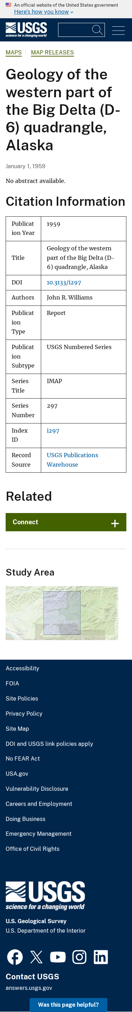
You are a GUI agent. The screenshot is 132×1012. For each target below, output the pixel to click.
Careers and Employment (39, 804)
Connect (25, 522)
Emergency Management (38, 834)
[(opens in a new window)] (15, 956)
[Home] (26, 35)
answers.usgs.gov (29, 988)
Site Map (17, 729)
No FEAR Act (23, 759)
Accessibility (22, 668)
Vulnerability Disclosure (37, 789)
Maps (14, 52)
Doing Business (25, 819)
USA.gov (17, 774)
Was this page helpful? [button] (68, 1004)
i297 (53, 430)
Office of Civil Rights (32, 849)
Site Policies (22, 699)
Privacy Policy (24, 714)
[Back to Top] (106, 986)
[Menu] (118, 30)
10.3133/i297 (64, 282)
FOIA (12, 684)
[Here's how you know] (66, 9)
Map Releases (52, 52)
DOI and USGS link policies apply (49, 744)
